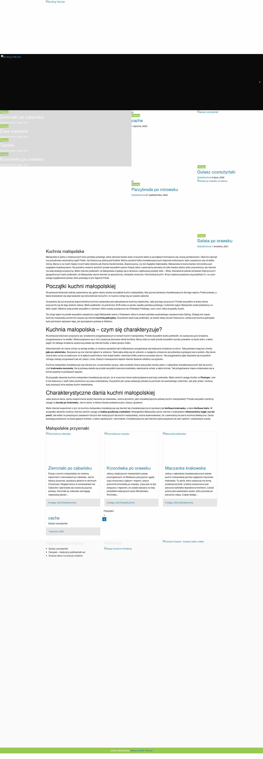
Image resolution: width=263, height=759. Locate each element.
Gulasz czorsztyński (216, 171)
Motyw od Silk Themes (141, 750)
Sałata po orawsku (214, 240)
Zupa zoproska (14, 131)
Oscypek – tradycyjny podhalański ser (67, 552)
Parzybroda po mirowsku (155, 189)
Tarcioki (7, 145)
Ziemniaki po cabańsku (22, 117)
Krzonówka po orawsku (22, 159)
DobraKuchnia (7, 122)
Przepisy (4, 112)
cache (137, 120)
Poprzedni (109, 510)
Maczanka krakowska (185, 468)
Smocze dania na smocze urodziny (66, 555)
